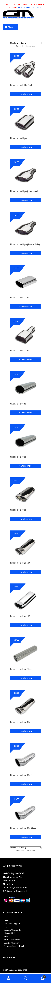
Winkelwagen (39, 976)
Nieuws (6, 936)
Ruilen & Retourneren (12, 940)
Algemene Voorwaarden (13, 930)
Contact (7, 920)
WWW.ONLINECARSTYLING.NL (29, 8)
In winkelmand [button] (25, 94)
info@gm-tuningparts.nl (14, 891)
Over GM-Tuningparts (12, 924)
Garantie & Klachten (11, 943)
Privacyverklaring (10, 933)
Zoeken (25, 978)
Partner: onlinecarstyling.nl (14, 946)
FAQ (5, 927)
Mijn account (8, 978)
